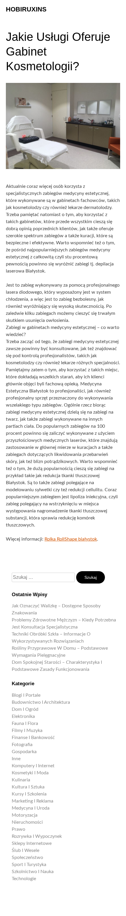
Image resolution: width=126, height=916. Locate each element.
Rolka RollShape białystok (71, 539)
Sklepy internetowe (32, 843)
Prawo (18, 829)
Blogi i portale (26, 695)
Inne (16, 758)
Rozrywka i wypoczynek (37, 836)
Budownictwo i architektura (41, 702)
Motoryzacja (25, 815)
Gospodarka (24, 751)
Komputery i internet (33, 765)
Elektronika (23, 716)
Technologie (24, 878)
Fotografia (22, 744)
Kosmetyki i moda (30, 772)
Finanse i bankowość (33, 737)
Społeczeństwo (27, 857)
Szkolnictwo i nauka (33, 871)
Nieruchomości (27, 822)
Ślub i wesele (25, 850)
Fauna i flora (25, 723)
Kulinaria (21, 780)
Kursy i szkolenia (29, 794)
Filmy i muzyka (27, 730)
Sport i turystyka (29, 864)
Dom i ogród (25, 709)
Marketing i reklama (32, 801)
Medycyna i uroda (31, 808)
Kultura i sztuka (28, 787)
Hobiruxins (26, 9)
